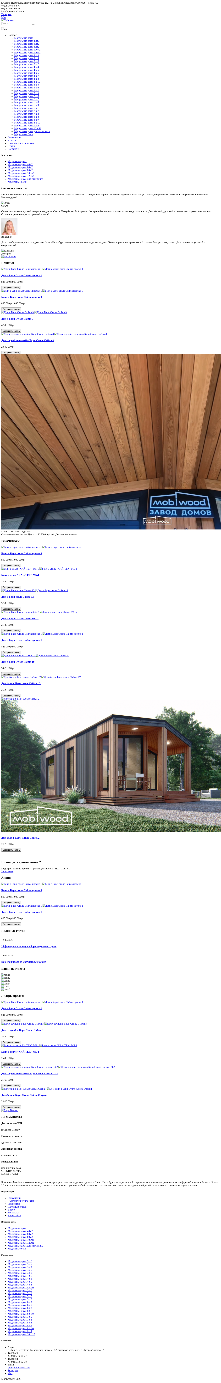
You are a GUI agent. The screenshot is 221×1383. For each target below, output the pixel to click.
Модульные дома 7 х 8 (26, 113)
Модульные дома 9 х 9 (26, 125)
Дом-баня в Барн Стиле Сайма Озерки (24, 1095)
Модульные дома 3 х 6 (26, 61)
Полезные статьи (17, 1206)
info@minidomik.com (19, 1367)
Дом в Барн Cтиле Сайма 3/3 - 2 (20, 618)
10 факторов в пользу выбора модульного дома (28, 946)
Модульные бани (23, 134)
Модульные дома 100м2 (27, 49)
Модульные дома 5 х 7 (26, 90)
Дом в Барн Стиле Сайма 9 (17, 318)
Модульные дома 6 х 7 (26, 99)
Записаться (7, 871)
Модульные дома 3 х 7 (26, 64)
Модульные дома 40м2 (26, 40)
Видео (11, 1209)
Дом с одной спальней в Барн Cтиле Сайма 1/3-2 (29, 1073)
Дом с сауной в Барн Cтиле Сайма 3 (22, 1030)
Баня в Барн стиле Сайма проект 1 (21, 297)
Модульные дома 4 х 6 (26, 73)
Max (3, 17)
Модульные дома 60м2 (26, 43)
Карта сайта (14, 1215)
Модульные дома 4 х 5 (26, 70)
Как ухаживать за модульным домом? (23, 961)
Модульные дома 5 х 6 (26, 87)
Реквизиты (14, 1203)
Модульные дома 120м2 (27, 52)
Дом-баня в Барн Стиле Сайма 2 (20, 837)
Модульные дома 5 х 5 (26, 84)
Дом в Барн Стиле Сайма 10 (17, 661)
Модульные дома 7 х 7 (26, 111)
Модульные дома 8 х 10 (27, 122)
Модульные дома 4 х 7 (26, 75)
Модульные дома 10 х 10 (27, 128)
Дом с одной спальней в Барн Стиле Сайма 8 (27, 340)
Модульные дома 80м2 (26, 46)
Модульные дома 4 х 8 (26, 78)
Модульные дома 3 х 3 (26, 55)
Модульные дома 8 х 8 (26, 116)
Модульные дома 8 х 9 (26, 119)
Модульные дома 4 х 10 (27, 81)
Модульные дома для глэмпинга (32, 131)
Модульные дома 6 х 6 (26, 96)
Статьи (12, 146)
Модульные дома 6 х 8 (26, 102)
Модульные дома (23, 38)
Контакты (13, 149)
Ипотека (12, 140)
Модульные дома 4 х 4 (26, 67)
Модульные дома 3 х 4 (26, 58)
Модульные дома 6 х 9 (26, 105)
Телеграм (6, 14)
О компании (14, 137)
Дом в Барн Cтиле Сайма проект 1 (21, 275)
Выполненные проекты (21, 143)
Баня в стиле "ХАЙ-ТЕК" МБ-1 (20, 575)
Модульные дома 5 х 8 (26, 93)
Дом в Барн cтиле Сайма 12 (17, 596)
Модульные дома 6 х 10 (27, 108)
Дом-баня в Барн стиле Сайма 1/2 (21, 683)
